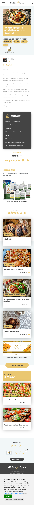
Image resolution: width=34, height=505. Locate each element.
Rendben (8, 496)
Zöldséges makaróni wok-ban (13, 269)
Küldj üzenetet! (17, 459)
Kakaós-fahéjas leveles (11, 331)
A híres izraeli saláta (11, 400)
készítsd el (23, 242)
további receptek (17, 365)
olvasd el (23, 403)
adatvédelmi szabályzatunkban (13, 493)
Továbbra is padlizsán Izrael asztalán (16, 425)
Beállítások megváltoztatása (14, 499)
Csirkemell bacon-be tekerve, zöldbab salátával (16, 300)
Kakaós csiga (7, 239)
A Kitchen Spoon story (17, 471)
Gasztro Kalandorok (17, 474)
